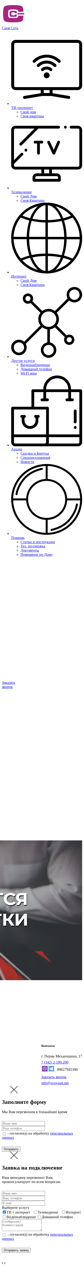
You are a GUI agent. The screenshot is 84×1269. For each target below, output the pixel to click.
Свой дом (28, 112)
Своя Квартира (33, 200)
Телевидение (48, 1212)
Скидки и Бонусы (35, 453)
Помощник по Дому (37, 554)
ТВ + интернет (18, 1212)
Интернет (73, 1212)
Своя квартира (32, 116)
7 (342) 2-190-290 (54, 1062)
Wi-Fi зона (29, 373)
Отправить (11, 1149)
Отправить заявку (16, 1250)
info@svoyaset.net (55, 1083)
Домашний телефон (36, 369)
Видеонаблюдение (35, 365)
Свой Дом (29, 196)
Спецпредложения (35, 458)
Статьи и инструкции (38, 542)
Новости (27, 462)
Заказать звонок (53, 1077)
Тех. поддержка (33, 546)
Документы (30, 550)
